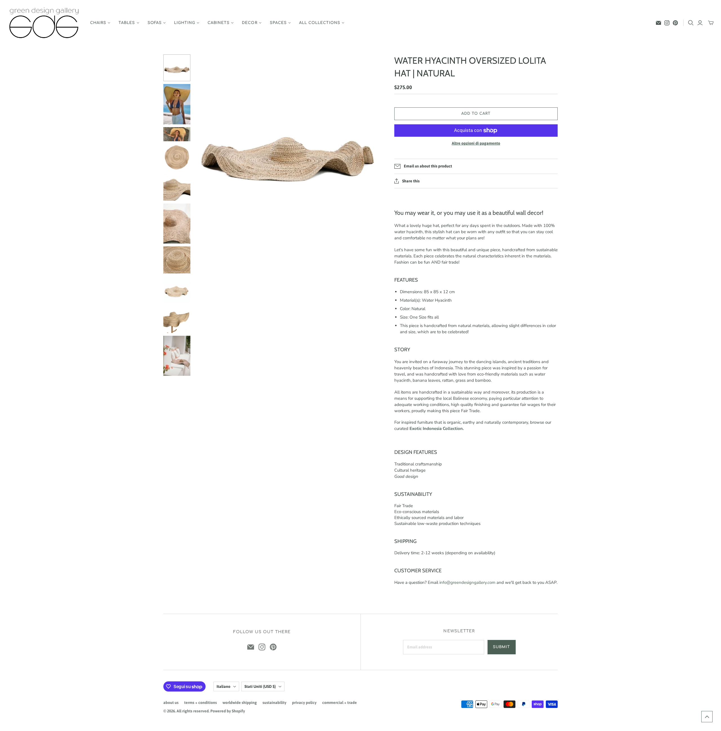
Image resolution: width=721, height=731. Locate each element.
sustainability (274, 702)
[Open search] (691, 23)
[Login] (700, 23)
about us (171, 702)
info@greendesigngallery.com (467, 582)
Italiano (223, 686)
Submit (501, 647)
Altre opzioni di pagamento (476, 143)
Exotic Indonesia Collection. (437, 428)
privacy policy (304, 702)
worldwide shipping (239, 702)
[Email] (658, 22)
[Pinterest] (675, 22)
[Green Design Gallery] (44, 23)
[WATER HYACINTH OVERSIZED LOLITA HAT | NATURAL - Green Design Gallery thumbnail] (176, 67)
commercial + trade (339, 702)
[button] (707, 716)
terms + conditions (200, 702)
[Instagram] (666, 22)
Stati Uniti (260, 686)
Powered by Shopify (227, 711)
